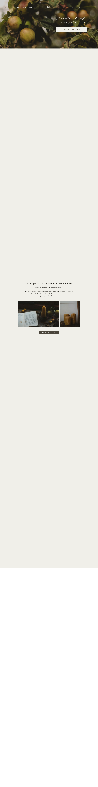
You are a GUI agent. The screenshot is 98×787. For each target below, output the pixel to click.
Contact (78, 7)
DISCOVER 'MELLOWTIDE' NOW (71, 29)
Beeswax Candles (28, 7)
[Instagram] (5, 7)
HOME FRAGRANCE (68, 7)
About (18, 7)
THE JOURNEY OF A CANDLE (49, 332)
